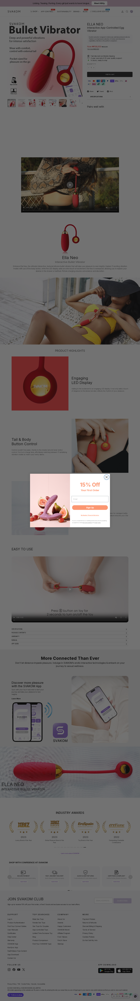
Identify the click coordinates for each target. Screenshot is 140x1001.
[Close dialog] (106, 477)
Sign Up (90, 507)
